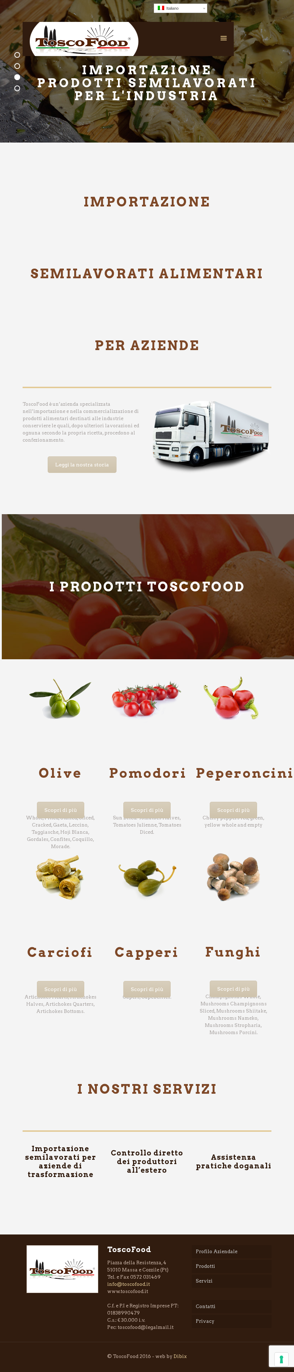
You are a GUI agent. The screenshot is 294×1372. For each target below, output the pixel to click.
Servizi (204, 1281)
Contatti (205, 1306)
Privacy (205, 1321)
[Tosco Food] (84, 39)
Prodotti (205, 1266)
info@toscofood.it (128, 1284)
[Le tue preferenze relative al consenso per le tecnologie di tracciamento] (281, 1359)
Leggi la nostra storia (82, 465)
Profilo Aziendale (216, 1251)
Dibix (180, 1356)
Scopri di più (60, 810)
